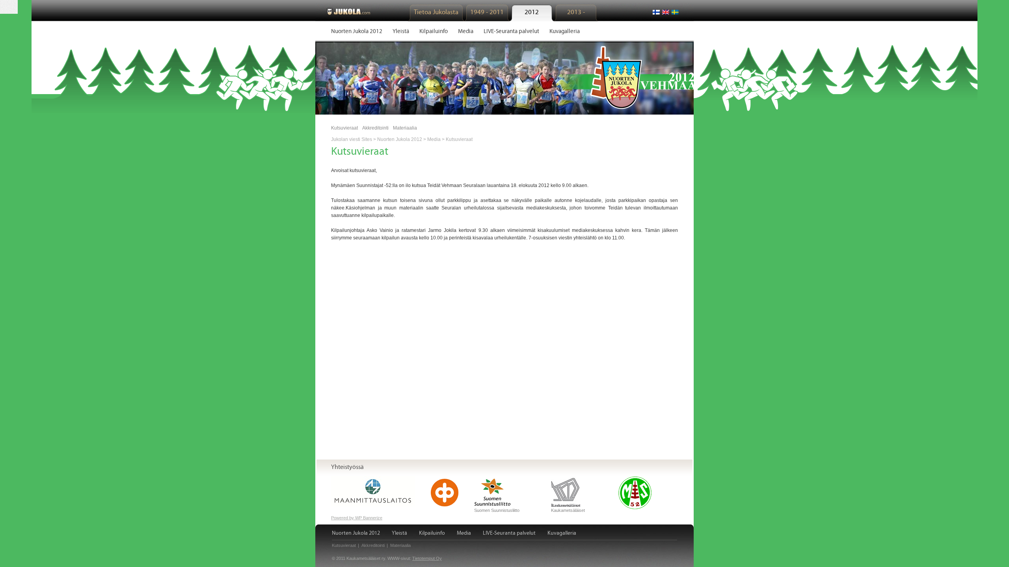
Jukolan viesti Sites (351, 139)
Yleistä (399, 533)
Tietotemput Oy (427, 558)
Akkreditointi (375, 128)
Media (434, 139)
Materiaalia (405, 128)
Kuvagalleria (561, 533)
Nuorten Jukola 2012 (399, 139)
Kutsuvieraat (344, 128)
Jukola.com (348, 11)
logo (623, 77)
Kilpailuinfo (432, 533)
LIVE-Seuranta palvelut (509, 533)
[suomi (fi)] (656, 12)
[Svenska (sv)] (675, 12)
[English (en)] (665, 12)
